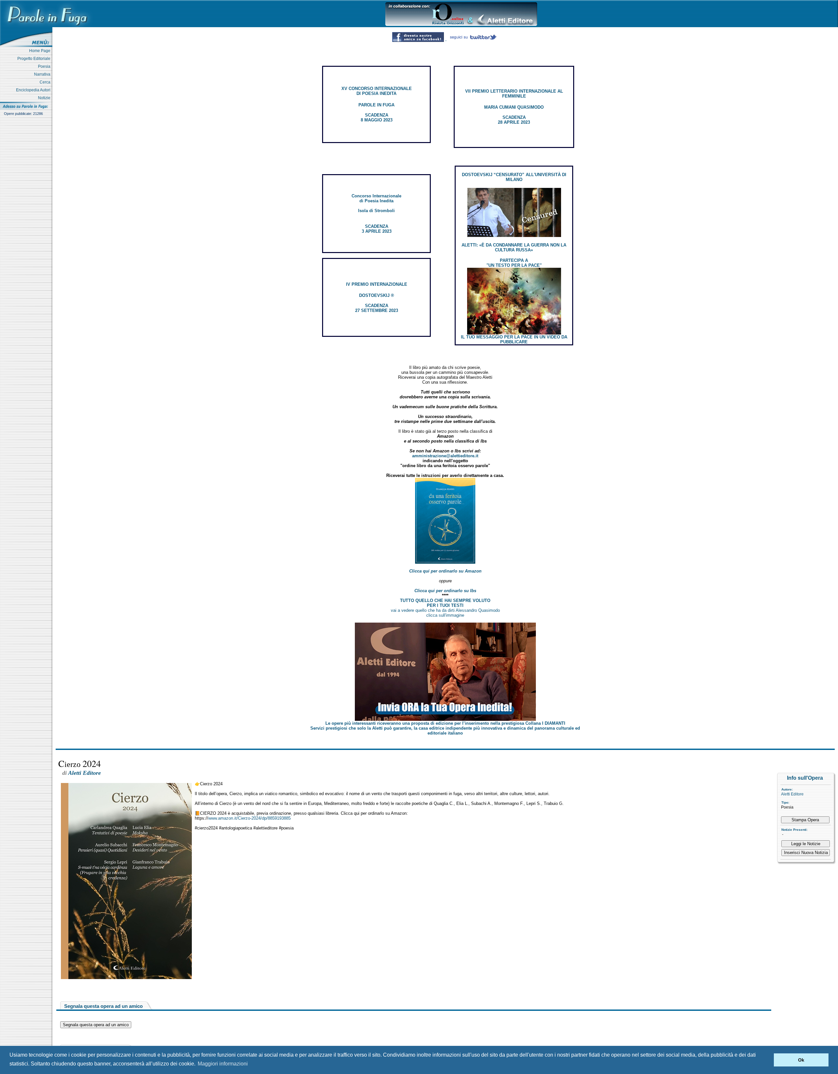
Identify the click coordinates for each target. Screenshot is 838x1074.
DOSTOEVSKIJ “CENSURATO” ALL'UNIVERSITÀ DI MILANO (514, 177)
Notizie (45, 98)
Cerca (46, 82)
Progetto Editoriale (34, 58)
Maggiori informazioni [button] (223, 1063)
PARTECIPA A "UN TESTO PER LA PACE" (514, 263)
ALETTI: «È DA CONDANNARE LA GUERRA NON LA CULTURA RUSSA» (514, 247)
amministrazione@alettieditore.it (445, 455)
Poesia (45, 66)
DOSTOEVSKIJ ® (376, 295)
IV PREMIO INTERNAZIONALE (376, 284)
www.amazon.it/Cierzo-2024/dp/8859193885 (249, 818)
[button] (767, 1060)
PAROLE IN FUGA (376, 104)
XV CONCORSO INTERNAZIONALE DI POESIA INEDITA (376, 91)
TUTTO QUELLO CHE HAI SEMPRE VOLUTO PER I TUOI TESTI (445, 603)
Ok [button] (801, 1060)
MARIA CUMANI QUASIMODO (514, 107)
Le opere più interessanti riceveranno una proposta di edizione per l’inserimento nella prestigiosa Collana (445, 723)
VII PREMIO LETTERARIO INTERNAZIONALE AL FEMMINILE (514, 94)
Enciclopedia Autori (34, 90)
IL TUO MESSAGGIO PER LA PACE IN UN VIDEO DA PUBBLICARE (514, 339)
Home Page (40, 50)
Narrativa (43, 74)
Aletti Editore (792, 794)
